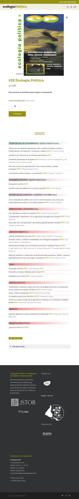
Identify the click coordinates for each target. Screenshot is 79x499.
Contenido (40, 132)
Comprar (17, 114)
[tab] (40, 133)
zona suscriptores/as (67, 2)
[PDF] (49, 151)
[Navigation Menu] (75, 7)
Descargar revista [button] (18, 346)
